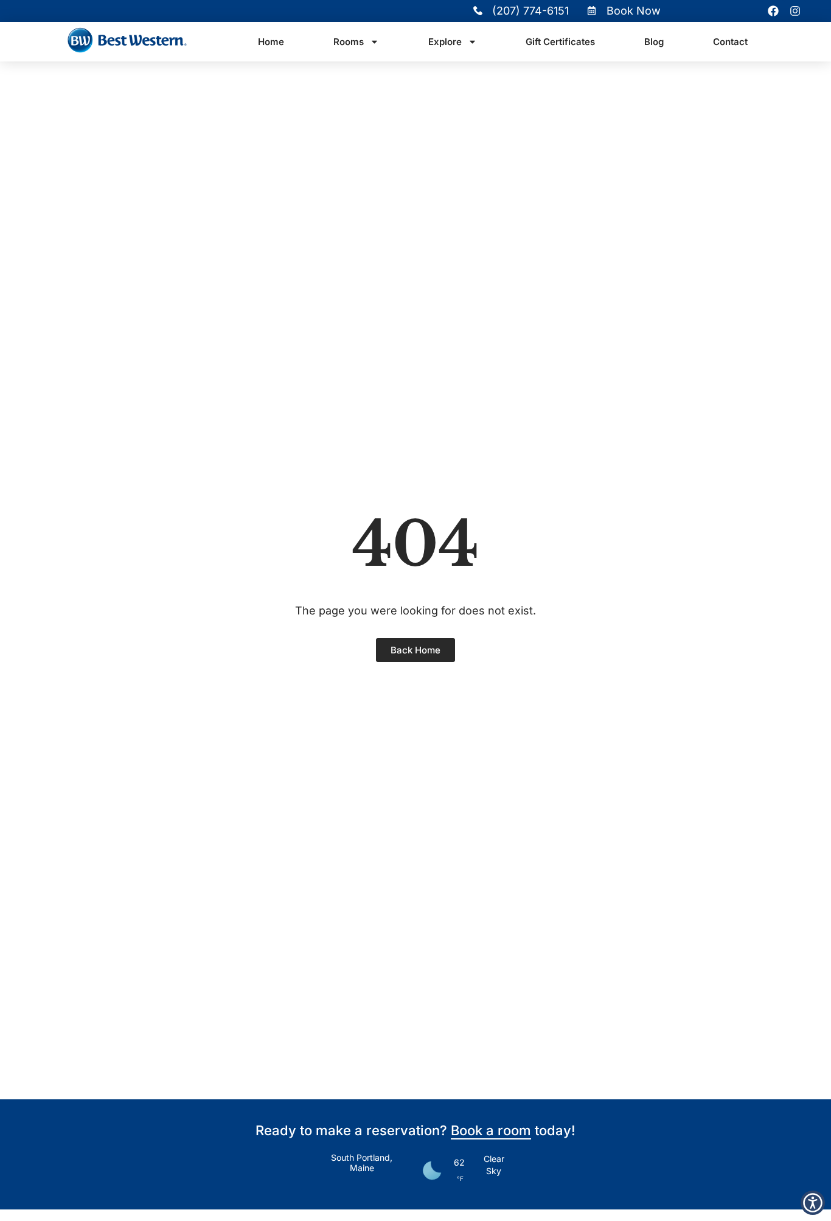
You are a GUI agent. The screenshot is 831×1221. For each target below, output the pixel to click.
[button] (813, 1203)
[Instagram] (795, 11)
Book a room (491, 1130)
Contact (730, 41)
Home (271, 41)
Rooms (348, 41)
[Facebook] (773, 11)
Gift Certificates (560, 41)
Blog (654, 41)
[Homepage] (127, 42)
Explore (445, 41)
